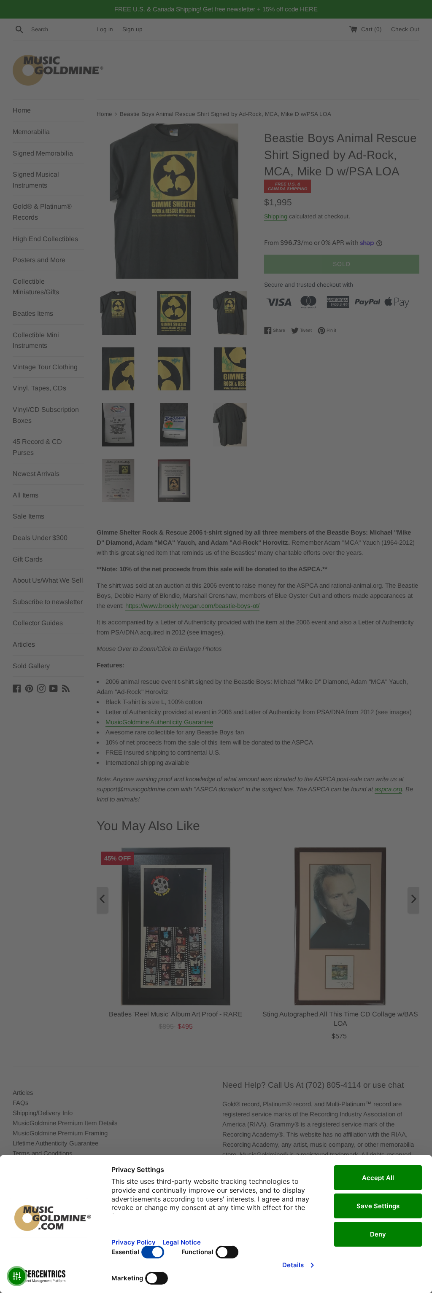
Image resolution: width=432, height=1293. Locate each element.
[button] (17, 1276)
